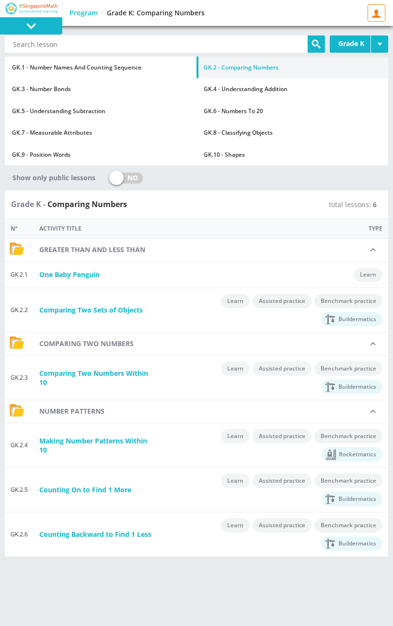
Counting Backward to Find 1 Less (95, 534)
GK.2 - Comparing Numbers (241, 67)
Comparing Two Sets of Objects (91, 309)
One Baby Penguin (69, 274)
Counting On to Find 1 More (85, 489)
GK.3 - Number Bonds (41, 89)
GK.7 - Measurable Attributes (52, 132)
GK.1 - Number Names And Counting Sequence (76, 67)
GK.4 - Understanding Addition (246, 89)
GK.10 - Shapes (224, 155)
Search (316, 44)
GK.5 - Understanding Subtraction (58, 111)
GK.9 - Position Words (41, 155)
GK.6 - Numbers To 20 (233, 111)
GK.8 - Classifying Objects (238, 132)
